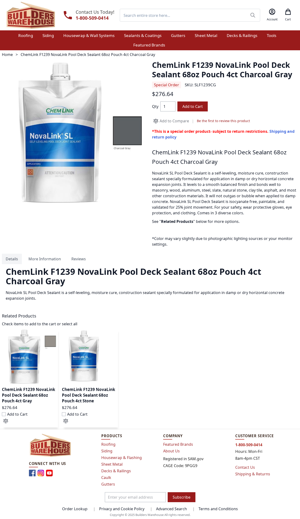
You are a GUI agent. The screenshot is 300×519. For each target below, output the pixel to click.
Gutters (108, 484)
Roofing (108, 444)
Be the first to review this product (223, 121)
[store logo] (31, 15)
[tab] (12, 259)
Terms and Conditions (218, 508)
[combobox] (190, 15)
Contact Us (245, 467)
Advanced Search (171, 508)
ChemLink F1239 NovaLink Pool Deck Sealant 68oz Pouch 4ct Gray (28, 395)
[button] (5, 421)
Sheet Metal (112, 464)
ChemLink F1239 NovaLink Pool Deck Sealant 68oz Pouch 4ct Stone (88, 395)
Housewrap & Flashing (121, 457)
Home (7, 54)
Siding (106, 451)
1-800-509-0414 (92, 18)
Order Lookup (75, 508)
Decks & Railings (116, 470)
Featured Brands (178, 444)
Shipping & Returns (252, 474)
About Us (171, 451)
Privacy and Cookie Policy (121, 508)
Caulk (106, 477)
